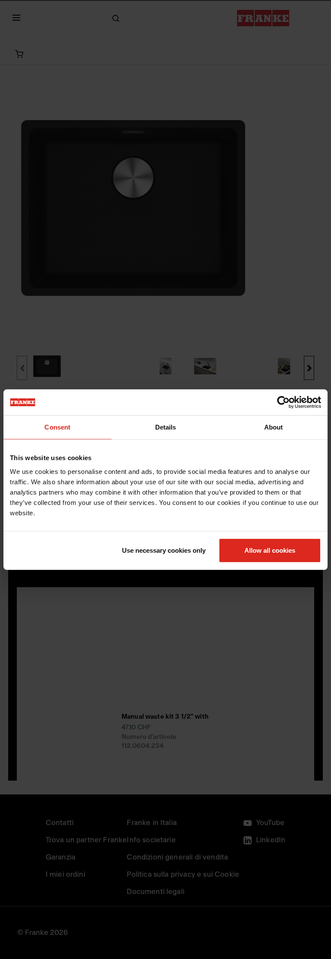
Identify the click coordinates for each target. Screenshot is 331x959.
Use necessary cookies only (164, 550)
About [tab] (273, 427)
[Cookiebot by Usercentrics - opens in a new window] (283, 402)
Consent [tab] (57, 427)
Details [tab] (165, 427)
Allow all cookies (269, 550)
